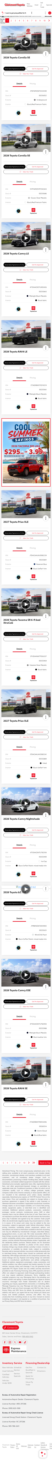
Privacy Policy (12, 1446)
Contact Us (12, 1327)
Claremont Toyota (5, 1446)
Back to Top (45, 1162)
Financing (31, 1362)
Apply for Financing (30, 1377)
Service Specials (17, 1374)
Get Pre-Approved (37, 69)
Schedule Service (17, 1368)
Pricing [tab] (33, 83)
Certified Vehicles (5, 1375)
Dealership (43, 1362)
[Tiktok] (25, 1342)
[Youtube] (20, 1342)
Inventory (7, 1362)
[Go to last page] (34, 1162)
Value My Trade (29, 1383)
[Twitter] (14, 1342)
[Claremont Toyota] (14, 4)
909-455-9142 (27, 1336)
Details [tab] (19, 83)
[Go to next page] (49, 20)
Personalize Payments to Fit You (14, 69)
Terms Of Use (18, 1446)
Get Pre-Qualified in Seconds (30, 1370)
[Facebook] (4, 1342)
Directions (41, 1371)
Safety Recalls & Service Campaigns (45, 1446)
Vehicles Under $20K (7, 1381)
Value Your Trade (28, 74)
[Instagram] (9, 1342)
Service (18, 1362)
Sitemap (24, 1446)
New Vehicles (7, 1367)
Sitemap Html (30, 1446)
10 (44, 20)
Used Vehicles (8, 1371)
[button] (46, 54)
